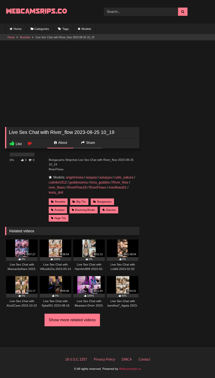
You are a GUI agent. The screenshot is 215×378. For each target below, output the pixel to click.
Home (18, 28)
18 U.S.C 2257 (76, 359)
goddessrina (78, 182)
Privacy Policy (104, 359)
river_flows (57, 187)
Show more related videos (72, 320)
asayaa (91, 177)
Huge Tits (60, 218)
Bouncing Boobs (85, 209)
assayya (105, 177)
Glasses (111, 209)
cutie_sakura (123, 177)
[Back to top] (202, 365)
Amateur (59, 209)
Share (90, 142)
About (62, 142)
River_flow (120, 182)
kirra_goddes (100, 182)
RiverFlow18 (77, 187)
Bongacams (104, 201)
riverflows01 (118, 187)
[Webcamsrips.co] (48, 12)
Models (86, 28)
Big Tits (81, 201)
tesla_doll (56, 192)
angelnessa (74, 177)
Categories (41, 28)
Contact (144, 359)
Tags (65, 28)
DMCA (127, 359)
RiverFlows (97, 187)
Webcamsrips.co (130, 368)
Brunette (25, 37)
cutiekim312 (58, 182)
